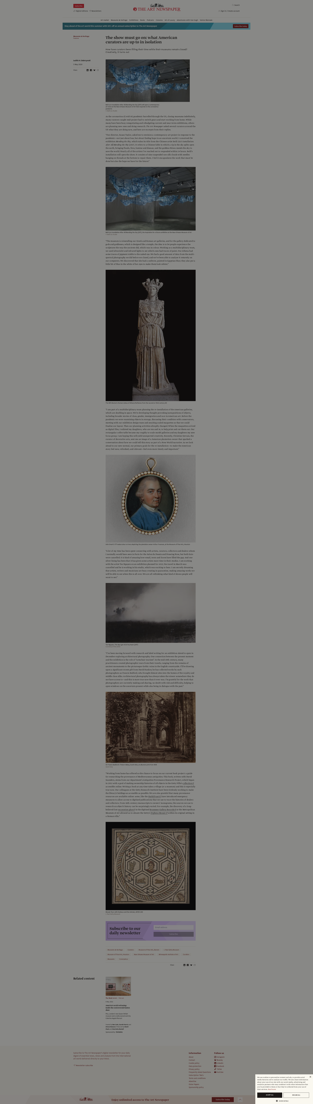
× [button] (310, 1077)
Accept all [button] (270, 1095)
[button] (283, 1100)
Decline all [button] (296, 1095)
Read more (272, 1089)
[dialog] (284, 1089)
